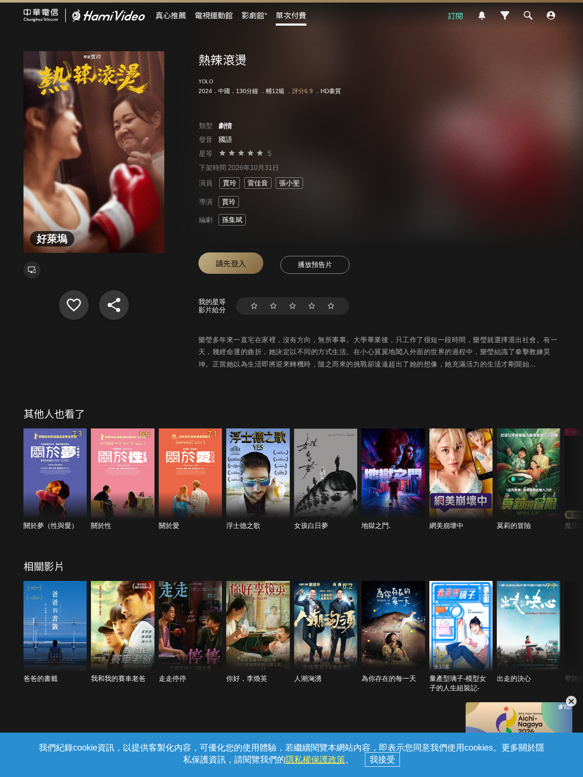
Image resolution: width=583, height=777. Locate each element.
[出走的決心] (528, 632)
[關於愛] (190, 479)
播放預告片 (315, 264)
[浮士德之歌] (258, 479)
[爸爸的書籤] (55, 632)
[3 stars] (292, 306)
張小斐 (289, 183)
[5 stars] (331, 306)
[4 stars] (311, 306)
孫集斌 (232, 219)
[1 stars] (254, 306)
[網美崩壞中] (461, 479)
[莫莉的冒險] (528, 479)
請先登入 (231, 263)
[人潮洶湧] (326, 632)
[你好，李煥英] (258, 632)
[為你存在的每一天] (393, 632)
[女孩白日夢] (326, 479)
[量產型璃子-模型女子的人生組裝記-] (461, 637)
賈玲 (229, 183)
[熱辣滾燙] (74, 305)
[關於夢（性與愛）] (55, 479)
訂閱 (455, 15)
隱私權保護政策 (315, 759)
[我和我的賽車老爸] (122, 632)
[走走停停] (190, 632)
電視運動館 (214, 15)
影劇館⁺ (254, 15)
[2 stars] (273, 306)
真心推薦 (170, 15)
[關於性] (122, 479)
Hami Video (84, 15)
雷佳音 (258, 183)
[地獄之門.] (393, 479)
